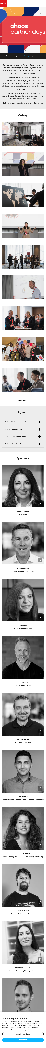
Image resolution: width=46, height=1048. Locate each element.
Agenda (18, 56)
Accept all (23, 1040)
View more (23, 943)
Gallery (26, 56)
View (23, 486)
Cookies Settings (23, 1034)
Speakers (35, 56)
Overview (9, 56)
